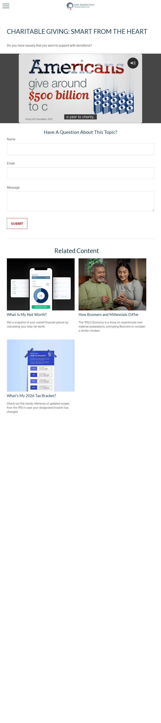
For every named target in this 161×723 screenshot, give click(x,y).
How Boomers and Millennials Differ (109, 314)
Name (11, 139)
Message (13, 187)
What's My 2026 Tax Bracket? (31, 396)
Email (11, 163)
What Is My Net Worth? (27, 314)
